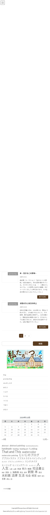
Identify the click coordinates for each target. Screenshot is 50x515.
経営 (34, 475)
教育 (25, 472)
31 (38, 435)
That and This (11, 451)
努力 (24, 468)
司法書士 (38, 468)
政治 (21, 472)
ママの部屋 (7, 489)
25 (45, 432)
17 (38, 430)
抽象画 (16, 472)
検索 (40, 343)
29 (25, 435)
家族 (7, 472)
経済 (39, 476)
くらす (5, 392)
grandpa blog (7, 379)
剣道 (19, 469)
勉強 (29, 469)
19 (5, 432)
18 (45, 430)
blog (4, 375)
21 (18, 432)
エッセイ (4, 461)
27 (12, 435)
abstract (5, 445)
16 (31, 430)
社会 (28, 475)
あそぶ (5, 387)
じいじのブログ (29, 455)
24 (38, 432)
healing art (24, 449)
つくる (5, 401)
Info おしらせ (7, 383)
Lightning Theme (24, 511)
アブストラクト (9, 458)
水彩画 (6, 475)
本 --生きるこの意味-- (28, 273)
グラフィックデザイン (16, 461)
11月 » (45, 439)
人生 (5, 468)
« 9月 (4, 439)
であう (5, 405)
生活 (22, 475)
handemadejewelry (32, 446)
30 (31, 435)
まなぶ (5, 409)
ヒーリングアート (20, 465)
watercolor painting (10, 455)
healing (16, 449)
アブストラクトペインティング (31, 458)
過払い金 (9, 479)
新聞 (31, 472)
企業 (14, 469)
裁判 (43, 476)
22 (25, 432)
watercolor (29, 451)
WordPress (13, 511)
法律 (15, 475)
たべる (5, 396)
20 (12, 432)
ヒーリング (7, 465)
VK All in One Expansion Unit (39, 511)
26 (5, 435)
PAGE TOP (46, 497)
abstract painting (17, 445)
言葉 (3, 479)
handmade (7, 448)
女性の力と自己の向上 (28, 303)
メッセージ (32, 465)
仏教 (11, 469)
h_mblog (33, 448)
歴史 (40, 472)
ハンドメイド (31, 461)
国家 (3, 472)
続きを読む (42, 297)
